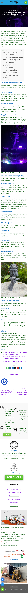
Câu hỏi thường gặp (14, 502)
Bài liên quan (7, 79)
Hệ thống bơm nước (12, 64)
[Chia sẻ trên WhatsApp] (7, 368)
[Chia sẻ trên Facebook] (10, 368)
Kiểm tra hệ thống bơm (13, 75)
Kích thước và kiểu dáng (13, 61)
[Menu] (2, 2)
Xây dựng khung (11, 69)
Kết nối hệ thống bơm (12, 70)
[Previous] (3, 517)
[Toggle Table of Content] (21, 51)
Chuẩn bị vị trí (11, 67)
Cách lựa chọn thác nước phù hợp (12, 59)
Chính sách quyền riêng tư (14, 492)
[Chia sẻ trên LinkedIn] (20, 368)
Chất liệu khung (11, 62)
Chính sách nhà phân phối (14, 489)
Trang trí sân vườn (14, 10)
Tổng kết (6, 77)
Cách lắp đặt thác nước (9, 65)
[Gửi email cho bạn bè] (15, 368)
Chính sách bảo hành (14, 496)
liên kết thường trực (14, 374)
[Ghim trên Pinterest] (18, 368)
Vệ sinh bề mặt (11, 74)
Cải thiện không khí (12, 54)
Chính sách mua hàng (14, 499)
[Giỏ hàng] (25, 2)
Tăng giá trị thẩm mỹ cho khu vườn (15, 57)
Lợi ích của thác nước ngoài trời (11, 52)
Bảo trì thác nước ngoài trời (10, 72)
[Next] (25, 517)
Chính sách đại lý (14, 506)
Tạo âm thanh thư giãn (12, 56)
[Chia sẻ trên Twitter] (12, 368)
